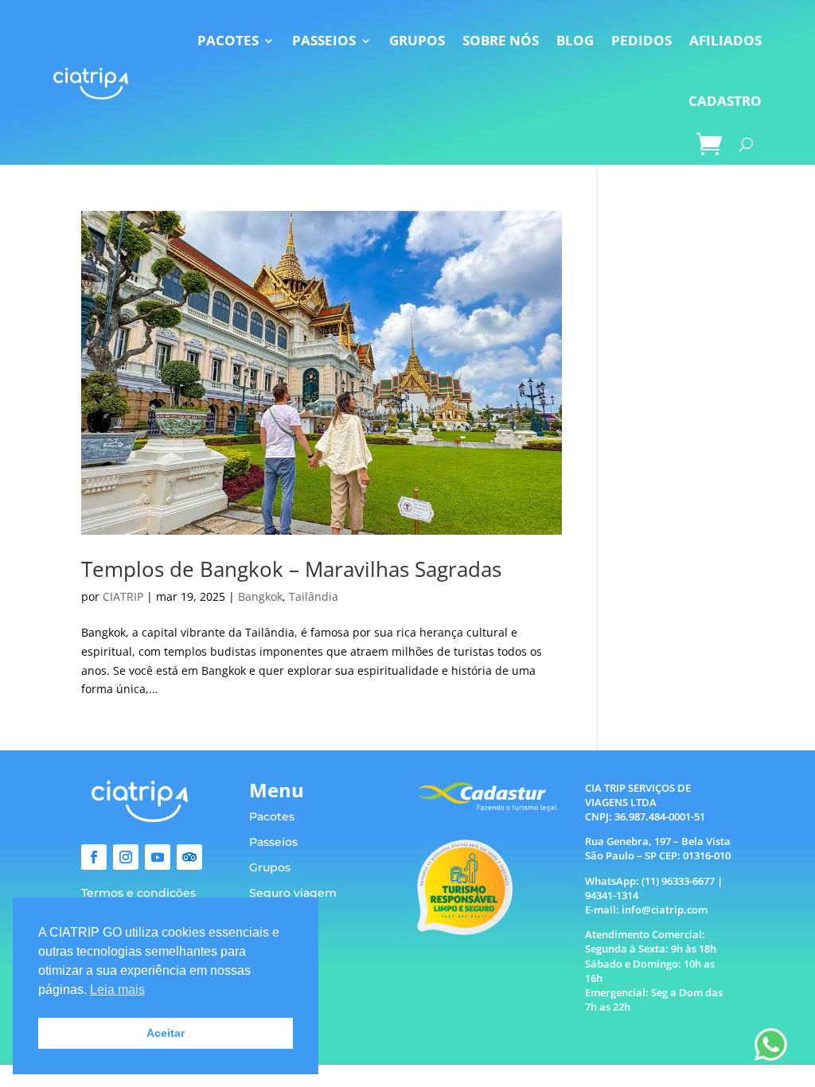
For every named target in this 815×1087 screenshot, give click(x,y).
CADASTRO (725, 101)
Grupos (270, 867)
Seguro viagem (293, 893)
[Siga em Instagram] (125, 857)
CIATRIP (123, 596)
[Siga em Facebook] (94, 857)
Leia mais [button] (117, 989)
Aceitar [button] (165, 1033)
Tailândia (313, 596)
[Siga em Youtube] (157, 857)
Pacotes (271, 816)
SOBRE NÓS (500, 40)
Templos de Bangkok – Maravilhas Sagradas (291, 569)
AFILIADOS (725, 40)
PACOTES (228, 40)
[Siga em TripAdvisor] (189, 857)
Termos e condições (138, 893)
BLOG (575, 40)
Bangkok (260, 596)
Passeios (273, 842)
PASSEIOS (324, 40)
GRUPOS (417, 40)
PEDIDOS (641, 40)
